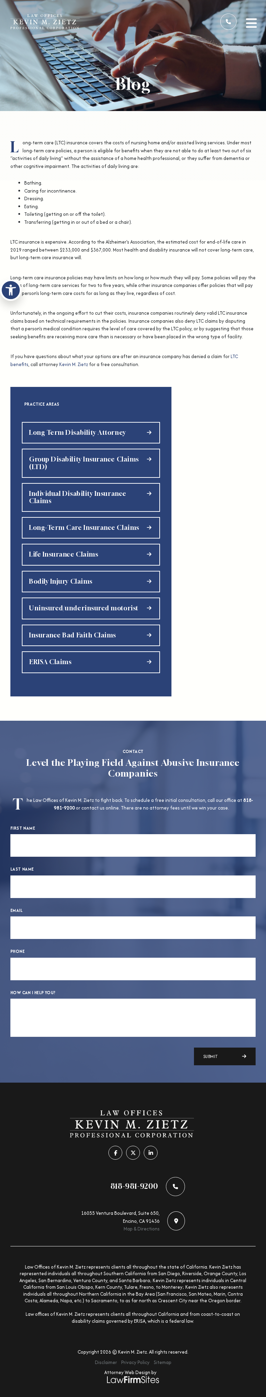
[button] (10, 290)
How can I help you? (33, 992)
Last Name (22, 869)
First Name (22, 828)
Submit (210, 1056)
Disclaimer (106, 1362)
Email (16, 910)
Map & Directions (142, 1228)
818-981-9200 (134, 1186)
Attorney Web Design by (130, 1372)
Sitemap (162, 1362)
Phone (17, 951)
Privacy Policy (135, 1362)
